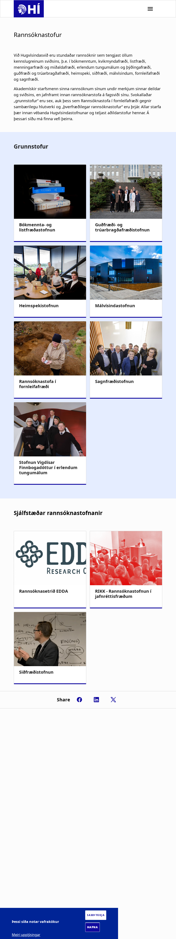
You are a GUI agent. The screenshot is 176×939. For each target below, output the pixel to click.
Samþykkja (96, 915)
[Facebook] (79, 699)
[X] (113, 699)
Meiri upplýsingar (26, 934)
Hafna (92, 927)
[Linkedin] (96, 699)
